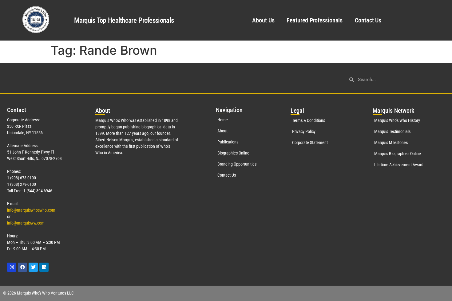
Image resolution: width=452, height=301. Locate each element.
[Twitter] (33, 267)
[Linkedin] (44, 267)
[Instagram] (11, 267)
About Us (263, 20)
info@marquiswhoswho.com (31, 210)
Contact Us (368, 20)
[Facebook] (22, 267)
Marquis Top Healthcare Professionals (124, 20)
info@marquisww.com (26, 223)
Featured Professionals (315, 20)
